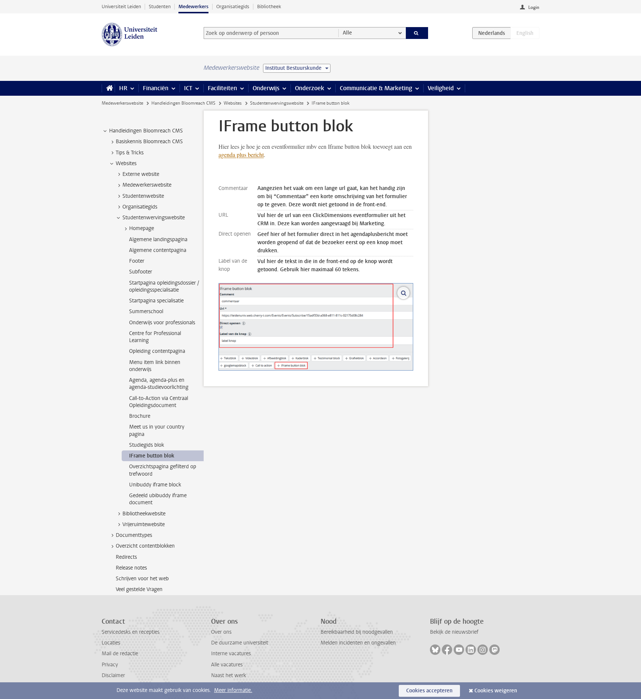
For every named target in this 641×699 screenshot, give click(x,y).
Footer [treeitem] (136, 261)
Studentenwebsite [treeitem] (143, 196)
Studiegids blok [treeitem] (146, 445)
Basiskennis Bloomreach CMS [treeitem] (149, 141)
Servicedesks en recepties (131, 632)
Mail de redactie (120, 653)
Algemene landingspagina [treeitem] (158, 239)
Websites (232, 103)
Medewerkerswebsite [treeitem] (146, 184)
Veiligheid (441, 88)
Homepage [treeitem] (141, 228)
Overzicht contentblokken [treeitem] (145, 545)
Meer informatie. (233, 690)
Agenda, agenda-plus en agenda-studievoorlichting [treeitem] (158, 384)
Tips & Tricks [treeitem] (130, 152)
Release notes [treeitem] (131, 567)
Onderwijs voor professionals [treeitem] (162, 322)
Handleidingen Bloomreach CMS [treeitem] (146, 130)
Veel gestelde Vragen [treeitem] (139, 589)
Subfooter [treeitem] (140, 271)
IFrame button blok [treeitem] (151, 455)
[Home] (108, 88)
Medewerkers (193, 6)
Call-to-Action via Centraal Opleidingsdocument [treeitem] (158, 402)
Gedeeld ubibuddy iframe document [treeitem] (158, 499)
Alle (347, 32)
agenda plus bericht (241, 154)
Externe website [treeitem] (140, 174)
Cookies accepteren (429, 690)
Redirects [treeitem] (126, 557)
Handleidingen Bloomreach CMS (183, 103)
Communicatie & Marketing (376, 88)
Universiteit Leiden (121, 6)
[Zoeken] (417, 33)
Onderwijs (266, 88)
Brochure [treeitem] (139, 416)
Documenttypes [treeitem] (134, 535)
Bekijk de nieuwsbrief (454, 632)
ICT (188, 88)
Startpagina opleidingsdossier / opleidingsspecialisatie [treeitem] (164, 286)
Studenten (160, 6)
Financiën (155, 88)
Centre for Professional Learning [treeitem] (155, 337)
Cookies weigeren (495, 690)
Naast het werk (228, 675)
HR (123, 88)
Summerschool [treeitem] (146, 311)
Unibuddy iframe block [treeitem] (155, 484)
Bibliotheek (269, 6)
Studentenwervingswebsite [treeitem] (153, 217)
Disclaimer (113, 675)
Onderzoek (309, 88)
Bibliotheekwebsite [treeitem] (143, 513)
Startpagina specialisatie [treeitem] (156, 300)
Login (533, 7)
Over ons (221, 632)
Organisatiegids (232, 6)
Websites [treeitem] (126, 163)
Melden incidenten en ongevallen (358, 642)
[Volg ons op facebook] (447, 649)
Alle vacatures (227, 664)
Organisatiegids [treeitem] (139, 206)
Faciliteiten (222, 88)
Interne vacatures (231, 653)
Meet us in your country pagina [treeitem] (156, 430)
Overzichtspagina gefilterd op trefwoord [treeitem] (162, 470)
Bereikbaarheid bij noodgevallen (356, 632)
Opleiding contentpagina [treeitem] (157, 351)
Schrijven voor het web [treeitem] (142, 578)
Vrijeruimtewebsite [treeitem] (143, 524)
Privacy (110, 664)
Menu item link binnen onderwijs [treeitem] (154, 366)
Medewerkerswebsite (122, 103)
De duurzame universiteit (239, 642)
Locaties (111, 642)
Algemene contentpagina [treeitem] (157, 250)
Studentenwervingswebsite (276, 103)
